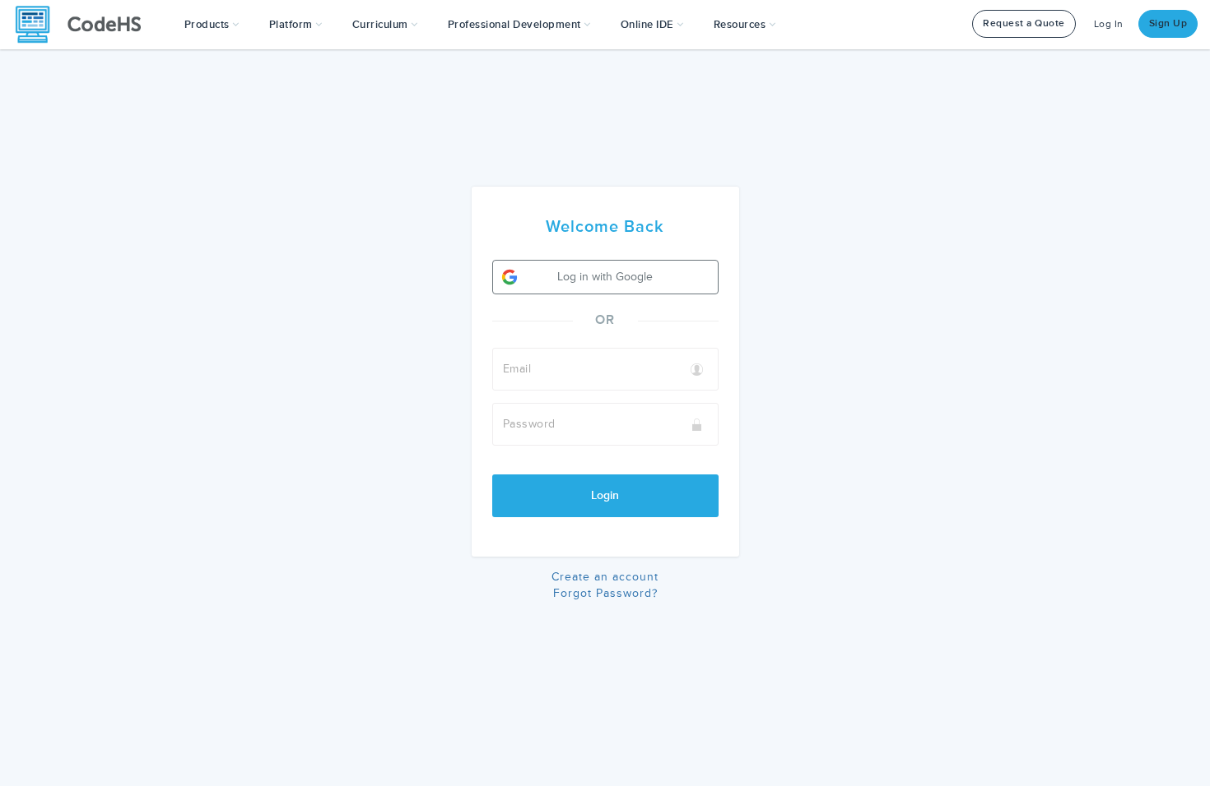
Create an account (605, 577)
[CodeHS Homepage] (85, 24)
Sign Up (1168, 23)
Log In (1109, 24)
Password (529, 424)
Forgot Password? (605, 593)
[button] (212, 24)
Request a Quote (1024, 23)
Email (517, 369)
